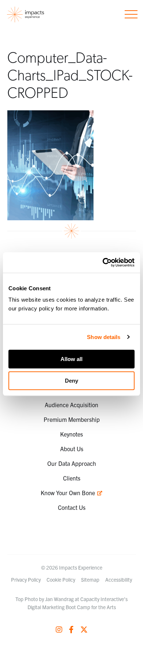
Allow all (71, 359)
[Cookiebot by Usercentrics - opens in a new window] (103, 262)
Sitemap (90, 579)
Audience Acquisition (71, 404)
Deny (71, 381)
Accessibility (118, 579)
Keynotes (71, 434)
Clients (71, 478)
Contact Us (71, 507)
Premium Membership (72, 419)
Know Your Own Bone (68, 492)
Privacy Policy (26, 579)
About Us (71, 448)
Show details (103, 337)
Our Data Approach (71, 463)
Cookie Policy (61, 579)
